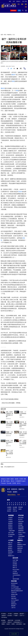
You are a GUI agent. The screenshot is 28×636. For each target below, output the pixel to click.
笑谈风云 (10, 544)
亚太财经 (10, 536)
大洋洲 (21, 479)
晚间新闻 (10, 523)
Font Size (21, 68)
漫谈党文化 (13, 603)
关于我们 (10, 613)
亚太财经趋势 (11, 534)
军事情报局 (20, 528)
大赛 (14, 1)
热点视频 (15, 507)
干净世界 (4, 622)
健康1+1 (19, 542)
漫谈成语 (10, 550)
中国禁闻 (10, 521)
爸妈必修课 (10, 552)
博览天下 (15, 509)
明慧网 (3, 624)
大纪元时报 (17, 620)
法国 (4, 481)
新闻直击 (10, 525)
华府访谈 (10, 528)
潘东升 (13, 74)
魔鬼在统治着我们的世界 (17, 590)
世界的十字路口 (22, 532)
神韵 (10, 1)
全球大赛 (15, 511)
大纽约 (8, 479)
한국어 (19, 483)
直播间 (15, 492)
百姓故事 (13, 602)
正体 (23, 1)
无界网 (13, 624)
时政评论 (9, 34)
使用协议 (4, 615)
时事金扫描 (20, 521)
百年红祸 (13, 596)
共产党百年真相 (15, 587)
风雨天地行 (13, 598)
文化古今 (10, 553)
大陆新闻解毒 (21, 536)
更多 (24, 624)
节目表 (9, 492)
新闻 (8, 500)
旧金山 (8, 481)
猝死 (13, 81)
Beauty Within (16, 569)
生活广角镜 (15, 560)
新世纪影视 (19, 624)
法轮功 (20, 191)
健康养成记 (20, 548)
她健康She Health (21, 544)
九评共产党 (13, 592)
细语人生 (20, 538)
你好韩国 (15, 563)
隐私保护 (22, 613)
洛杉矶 (16, 479)
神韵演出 (9, 511)
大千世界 (15, 571)
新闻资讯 (14, 489)
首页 (2, 34)
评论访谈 (21, 515)
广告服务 (16, 615)
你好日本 (15, 562)
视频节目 (21, 489)
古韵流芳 (10, 546)
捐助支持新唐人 (12, 494)
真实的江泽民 (14, 594)
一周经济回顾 (11, 530)
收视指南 (16, 613)
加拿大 (12, 479)
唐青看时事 (20, 530)
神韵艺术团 (10, 620)
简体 (26, 1)
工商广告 (13, 607)
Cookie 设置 (14, 633)
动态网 (8, 624)
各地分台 (18, 1)
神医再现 (19, 550)
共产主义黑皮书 (15, 600)
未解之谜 (10, 542)
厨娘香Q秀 (15, 573)
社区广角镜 (11, 532)
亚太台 (12, 481)
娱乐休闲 (15, 558)
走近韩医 (19, 552)
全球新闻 (10, 517)
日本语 (14, 483)
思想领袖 (20, 525)
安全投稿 (10, 615)
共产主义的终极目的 (16, 589)
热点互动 (20, 519)
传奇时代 (13, 585)
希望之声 (10, 622)
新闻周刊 (10, 527)
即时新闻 (20, 507)
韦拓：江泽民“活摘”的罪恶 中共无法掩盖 (10, 423)
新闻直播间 (13, 10)
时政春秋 (20, 523)
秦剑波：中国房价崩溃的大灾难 (9, 442)
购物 (18, 494)
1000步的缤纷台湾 (16, 576)
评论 (5, 34)
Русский (9, 483)
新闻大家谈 (20, 517)
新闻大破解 (20, 527)
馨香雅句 (10, 548)
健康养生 (20, 540)
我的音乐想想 (16, 578)
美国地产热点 (11, 555)
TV (19, 10)
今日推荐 (9, 509)
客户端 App (4, 617)
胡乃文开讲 (20, 546)
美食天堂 (15, 565)
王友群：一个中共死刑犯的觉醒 (22, 413)
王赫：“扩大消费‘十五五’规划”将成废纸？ (23, 433)
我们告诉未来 (14, 583)
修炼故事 (13, 605)
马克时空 (20, 534)
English (23, 481)
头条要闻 (9, 507)
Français (3, 483)
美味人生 (15, 567)
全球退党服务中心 (18, 622)
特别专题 (14, 581)
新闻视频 (11, 515)
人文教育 (10, 540)
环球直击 (10, 519)
